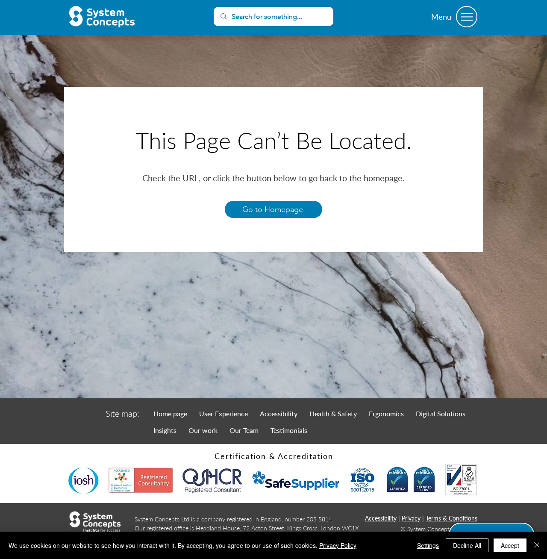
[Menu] (466, 16)
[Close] (537, 545)
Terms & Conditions (451, 518)
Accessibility (381, 518)
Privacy (411, 518)
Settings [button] (428, 545)
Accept (510, 545)
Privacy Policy (337, 545)
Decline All (467, 545)
